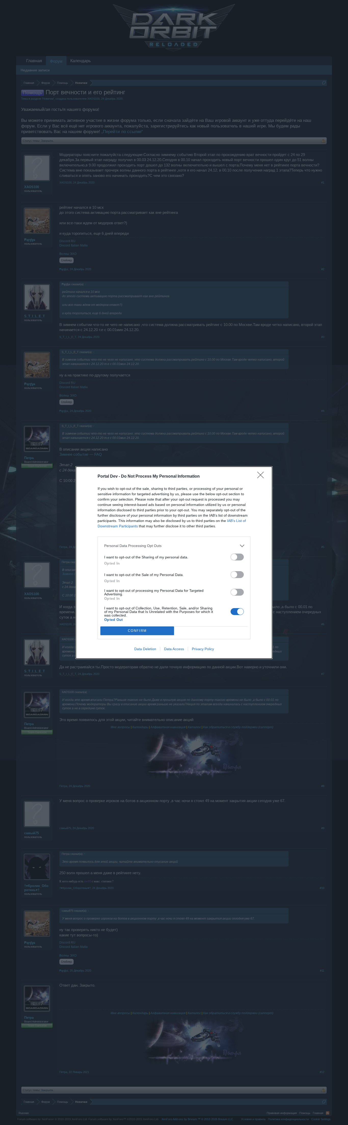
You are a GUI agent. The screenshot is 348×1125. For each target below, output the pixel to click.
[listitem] (174, 545)
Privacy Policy (203, 649)
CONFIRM (137, 631)
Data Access (174, 649)
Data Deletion (145, 649)
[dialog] (174, 563)
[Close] (262, 476)
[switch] (237, 557)
